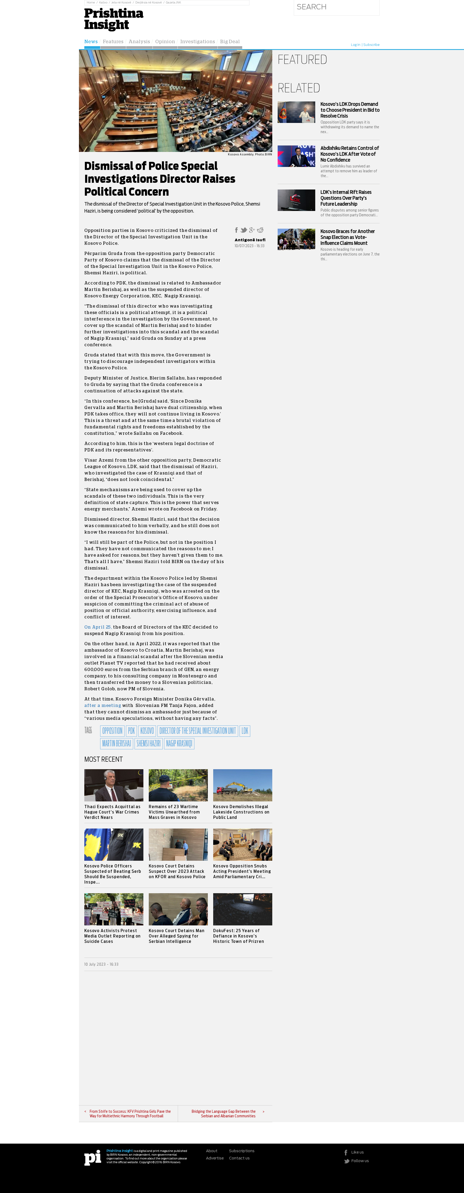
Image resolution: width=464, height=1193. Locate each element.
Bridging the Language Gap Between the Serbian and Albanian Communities (224, 1114)
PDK (131, 731)
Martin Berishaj (116, 743)
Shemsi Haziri (149, 743)
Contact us (239, 1158)
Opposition (112, 731)
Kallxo (103, 2)
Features (113, 41)
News (91, 41)
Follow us (360, 1161)
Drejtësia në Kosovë (148, 2)
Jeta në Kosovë (121, 2)
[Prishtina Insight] (113, 18)
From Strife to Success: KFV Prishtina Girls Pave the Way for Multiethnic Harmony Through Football (130, 1114)
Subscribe (371, 44)
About (212, 1151)
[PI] (92, 1157)
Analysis (139, 41)
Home (91, 2)
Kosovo (147, 731)
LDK (245, 731)
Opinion (165, 41)
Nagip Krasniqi (179, 743)
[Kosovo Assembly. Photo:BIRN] (175, 151)
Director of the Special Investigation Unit (198, 731)
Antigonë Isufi (250, 240)
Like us (357, 1152)
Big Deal (230, 41)
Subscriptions (242, 1151)
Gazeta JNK (173, 2)
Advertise (215, 1158)
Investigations (197, 41)
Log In (355, 44)
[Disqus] (178, 1038)
